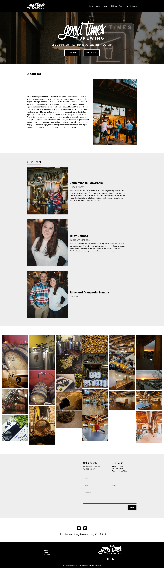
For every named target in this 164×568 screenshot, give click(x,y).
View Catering (91, 52)
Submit (132, 507)
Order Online (72, 52)
